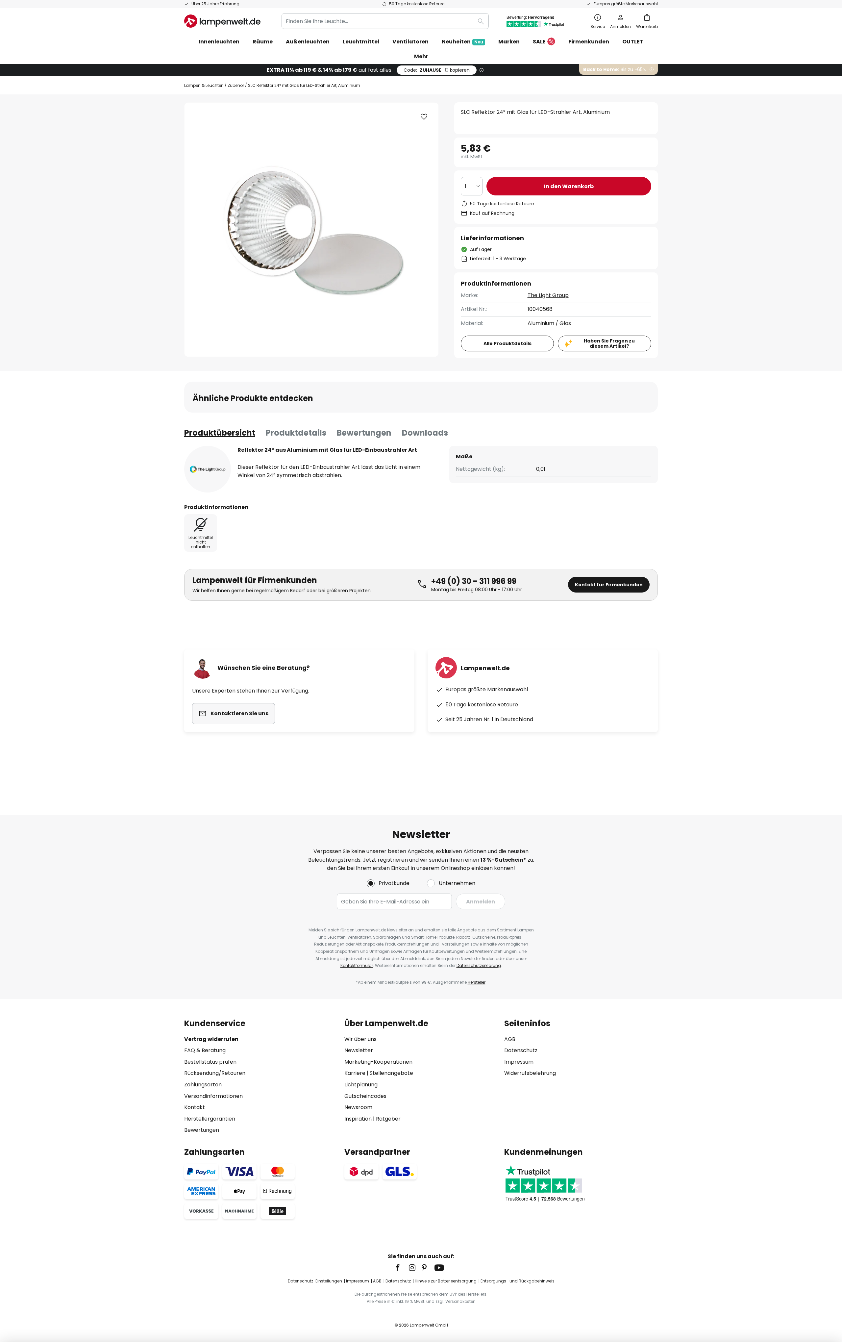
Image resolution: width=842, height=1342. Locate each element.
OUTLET (632, 41)
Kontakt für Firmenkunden (609, 584)
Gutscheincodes (365, 1096)
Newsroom (358, 1107)
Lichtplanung (361, 1084)
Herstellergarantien (209, 1119)
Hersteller (476, 982)
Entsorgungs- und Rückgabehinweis (518, 1281)
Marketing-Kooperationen (378, 1062)
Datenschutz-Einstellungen (315, 1281)
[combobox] (385, 21)
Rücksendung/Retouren (214, 1073)
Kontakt (194, 1107)
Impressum (518, 1062)
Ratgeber (388, 1119)
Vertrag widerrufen (211, 1039)
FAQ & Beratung (205, 1050)
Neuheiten (462, 41)
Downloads (425, 432)
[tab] (219, 433)
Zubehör (236, 85)
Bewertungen (364, 432)
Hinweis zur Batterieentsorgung (446, 1281)
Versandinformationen (213, 1096)
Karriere (354, 1073)
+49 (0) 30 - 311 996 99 (473, 581)
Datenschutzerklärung (479, 965)
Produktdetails (296, 432)
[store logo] (222, 21)
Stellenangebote (391, 1073)
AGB (509, 1039)
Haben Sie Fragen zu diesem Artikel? (609, 344)
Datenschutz (520, 1050)
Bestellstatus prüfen (210, 1062)
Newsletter (358, 1050)
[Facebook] (402, 1267)
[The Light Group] (207, 469)
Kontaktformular (356, 965)
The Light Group (548, 295)
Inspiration (358, 1119)
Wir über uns (360, 1039)
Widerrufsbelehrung (530, 1073)
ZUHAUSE (437, 70)
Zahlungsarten (203, 1084)
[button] (424, 116)
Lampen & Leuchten (204, 85)
